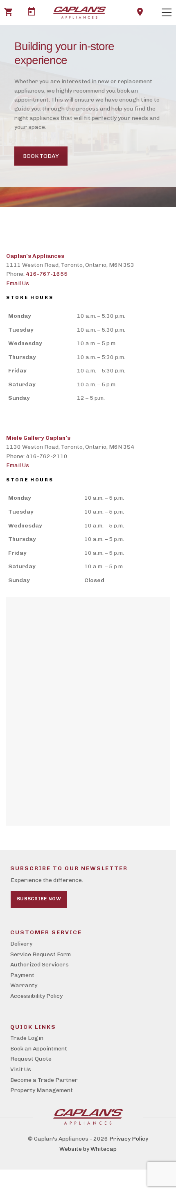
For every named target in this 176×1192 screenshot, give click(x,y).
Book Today (41, 156)
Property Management (41, 1090)
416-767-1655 (47, 273)
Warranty (23, 985)
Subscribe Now (39, 899)
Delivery (21, 943)
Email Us (17, 283)
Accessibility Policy (36, 996)
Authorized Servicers (39, 964)
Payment (22, 975)
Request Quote (31, 1058)
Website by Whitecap (88, 1148)
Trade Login (26, 1038)
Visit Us (20, 1069)
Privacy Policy (128, 1138)
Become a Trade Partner (44, 1080)
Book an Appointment (38, 1048)
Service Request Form (40, 954)
